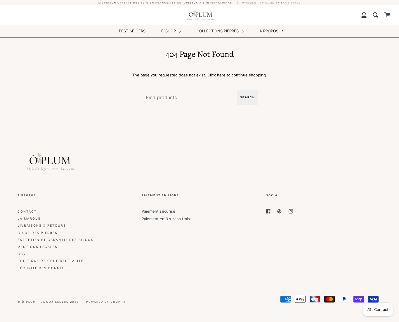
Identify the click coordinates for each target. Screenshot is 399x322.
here (221, 75)
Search (247, 97)
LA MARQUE (29, 218)
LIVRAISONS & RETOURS (42, 226)
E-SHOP (169, 31)
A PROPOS (269, 31)
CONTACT (27, 212)
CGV (22, 254)
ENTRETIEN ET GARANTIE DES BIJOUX (55, 240)
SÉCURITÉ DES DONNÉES (42, 268)
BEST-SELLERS (132, 31)
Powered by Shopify (106, 301)
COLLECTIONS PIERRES (218, 31)
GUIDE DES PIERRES (38, 233)
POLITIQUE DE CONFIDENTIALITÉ (51, 261)
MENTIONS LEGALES (38, 247)
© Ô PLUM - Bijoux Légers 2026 (48, 301)
